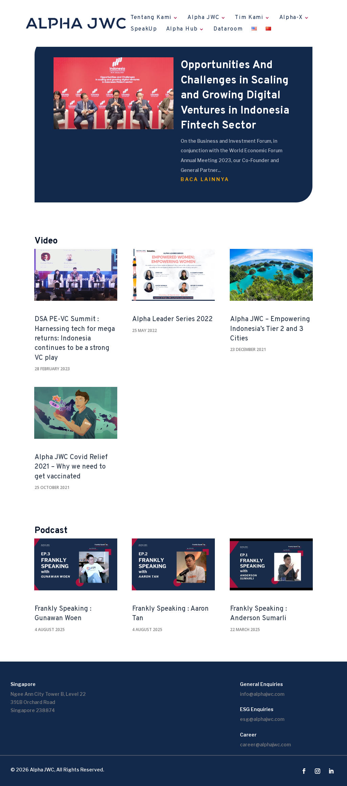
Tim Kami (249, 18)
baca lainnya (205, 179)
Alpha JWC (203, 18)
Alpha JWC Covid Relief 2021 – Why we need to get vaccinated (71, 467)
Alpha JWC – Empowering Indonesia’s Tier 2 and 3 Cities (270, 329)
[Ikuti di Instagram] (317, 771)
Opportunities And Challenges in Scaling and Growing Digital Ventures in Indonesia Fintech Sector (235, 96)
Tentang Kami (151, 18)
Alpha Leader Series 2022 (172, 319)
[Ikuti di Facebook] (304, 771)
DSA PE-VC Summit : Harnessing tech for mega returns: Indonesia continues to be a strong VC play (75, 338)
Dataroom (228, 30)
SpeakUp (143, 30)
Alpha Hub (182, 30)
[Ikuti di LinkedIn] (331, 771)
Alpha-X (291, 18)
